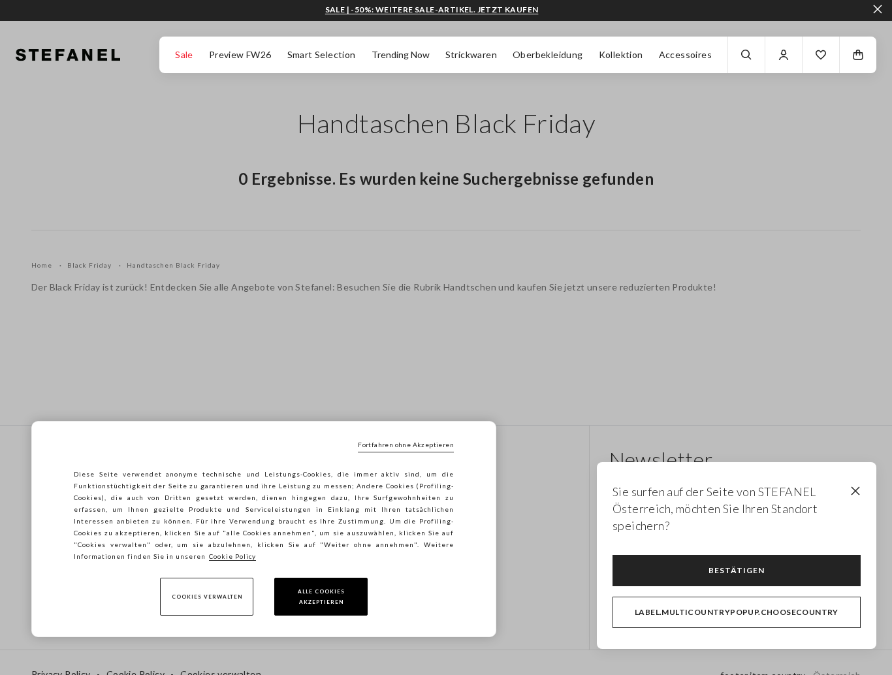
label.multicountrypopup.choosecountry (736, 612)
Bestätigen (737, 570)
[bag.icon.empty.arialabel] (858, 55)
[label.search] (746, 55)
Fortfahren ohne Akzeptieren (406, 444)
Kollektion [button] (621, 54)
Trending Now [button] (401, 54)
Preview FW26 (240, 54)
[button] (821, 55)
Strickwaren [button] (471, 54)
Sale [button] (184, 54)
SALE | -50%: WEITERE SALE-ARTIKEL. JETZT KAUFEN (432, 9)
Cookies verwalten (207, 596)
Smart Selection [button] (321, 54)
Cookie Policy (232, 556)
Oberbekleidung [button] (548, 54)
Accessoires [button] (685, 54)
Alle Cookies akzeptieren (321, 596)
